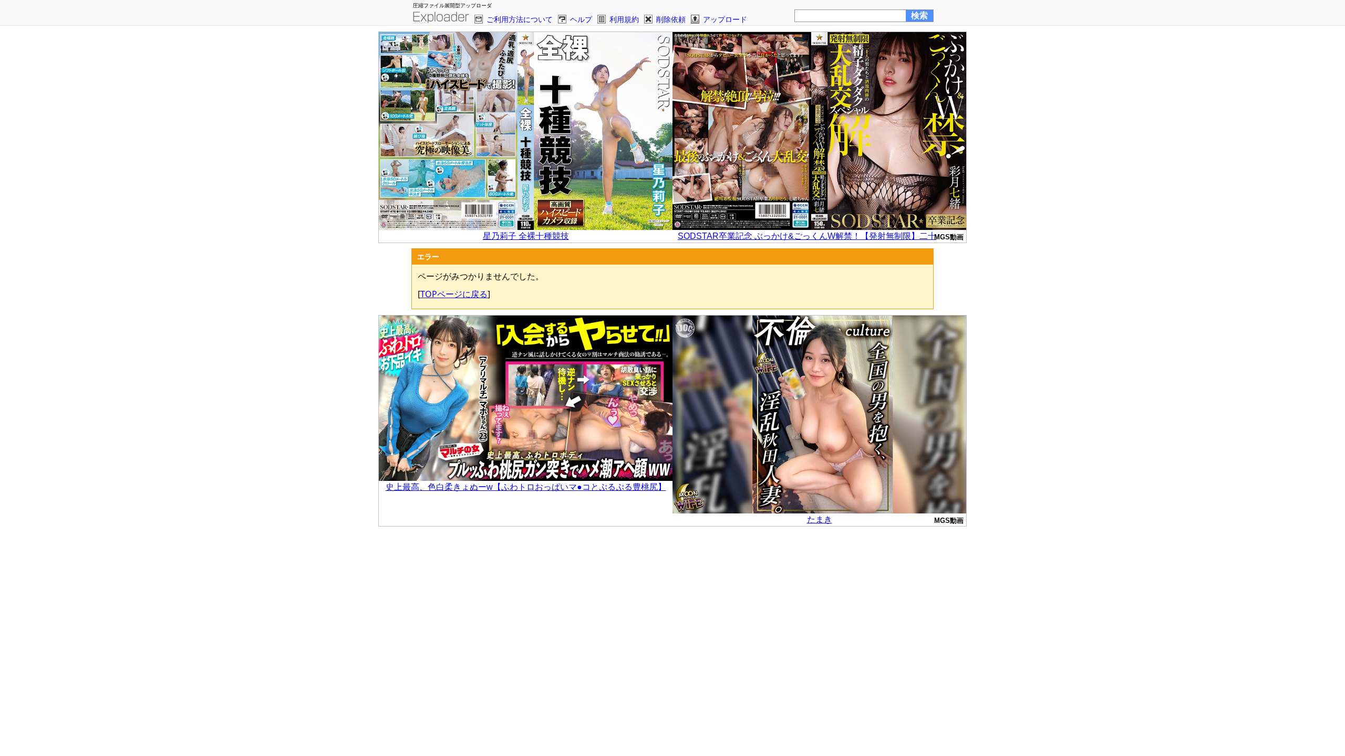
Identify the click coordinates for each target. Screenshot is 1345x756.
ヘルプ (581, 19)
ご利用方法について (520, 19)
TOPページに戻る (454, 294)
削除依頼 (671, 19)
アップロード (725, 19)
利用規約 (624, 19)
